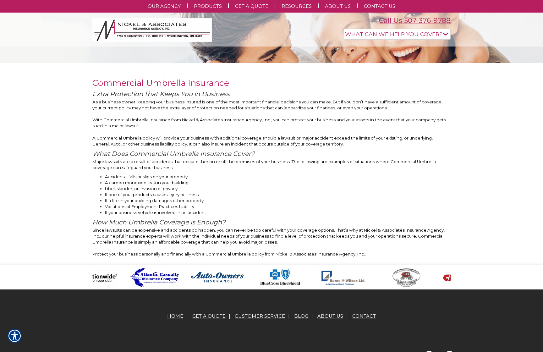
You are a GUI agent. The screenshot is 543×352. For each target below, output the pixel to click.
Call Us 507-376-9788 (415, 20)
